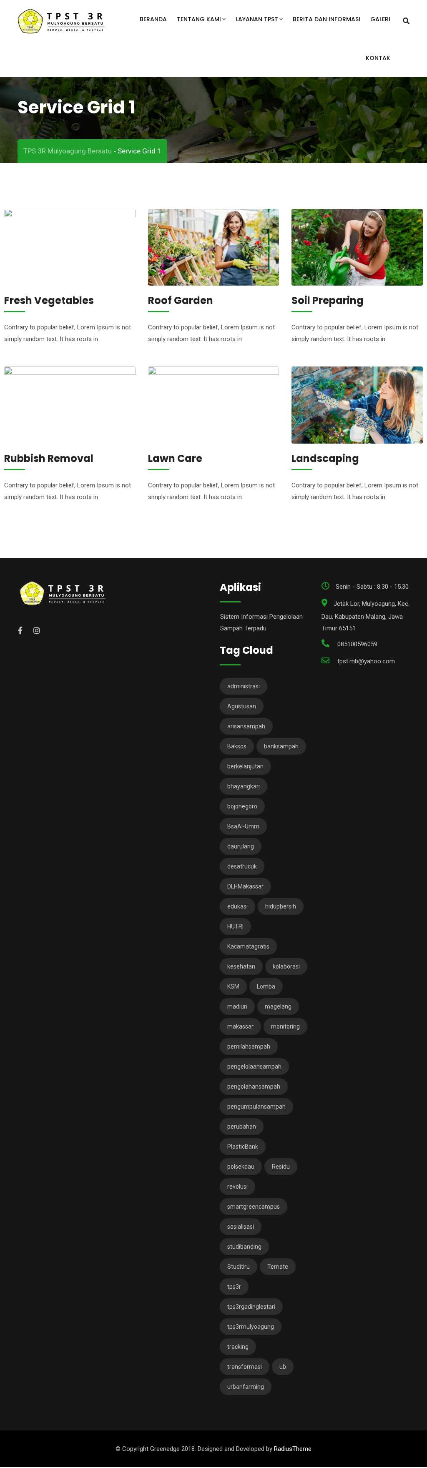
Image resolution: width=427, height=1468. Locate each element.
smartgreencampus (253, 1206)
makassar (240, 1026)
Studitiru (238, 1266)
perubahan (241, 1126)
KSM (233, 986)
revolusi (237, 1186)
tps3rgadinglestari (251, 1306)
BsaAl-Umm (243, 826)
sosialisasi (240, 1226)
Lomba (266, 986)
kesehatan (241, 966)
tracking (238, 1346)
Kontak (378, 58)
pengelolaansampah (254, 1066)
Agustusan (241, 706)
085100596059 (357, 644)
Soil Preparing (327, 300)
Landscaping (325, 458)
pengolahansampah (253, 1086)
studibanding (244, 1246)
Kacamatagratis (248, 946)
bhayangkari (243, 786)
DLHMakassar (245, 886)
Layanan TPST (257, 19)
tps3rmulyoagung (250, 1326)
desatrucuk (242, 866)
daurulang (240, 846)
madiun (237, 1006)
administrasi (243, 686)
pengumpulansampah (256, 1106)
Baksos (236, 746)
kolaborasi (286, 966)
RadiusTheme (292, 1449)
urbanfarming (245, 1386)
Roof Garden (180, 300)
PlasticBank (242, 1146)
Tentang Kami (199, 19)
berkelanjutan (245, 766)
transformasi (244, 1366)
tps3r (234, 1286)
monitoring (285, 1026)
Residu (281, 1166)
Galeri (380, 19)
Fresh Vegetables (49, 300)
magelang (278, 1006)
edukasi (237, 906)
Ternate (277, 1266)
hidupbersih (280, 906)
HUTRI (235, 926)
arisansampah (246, 726)
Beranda (153, 19)
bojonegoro (242, 806)
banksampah (281, 746)
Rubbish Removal (48, 458)
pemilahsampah (248, 1046)
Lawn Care (175, 458)
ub (282, 1366)
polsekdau (240, 1166)
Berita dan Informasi (326, 19)
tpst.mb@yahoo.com (366, 661)
